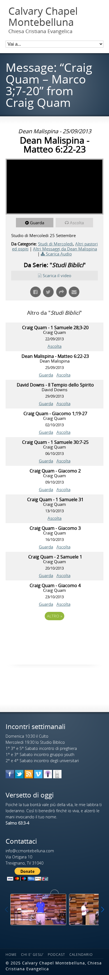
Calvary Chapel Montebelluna (43, 17)
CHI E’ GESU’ (32, 954)
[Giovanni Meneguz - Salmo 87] (38, 909)
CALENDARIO (81, 954)
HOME (11, 954)
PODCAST (56, 954)
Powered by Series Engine (54, 631)
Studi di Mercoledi (55, 244)
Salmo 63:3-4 (17, 823)
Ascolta (77, 222)
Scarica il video (57, 275)
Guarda (37, 222)
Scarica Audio (59, 254)
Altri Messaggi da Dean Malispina (65, 249)
